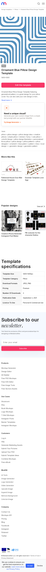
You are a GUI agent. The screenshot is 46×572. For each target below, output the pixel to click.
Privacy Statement (7, 558)
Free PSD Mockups (8, 378)
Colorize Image (7, 499)
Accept (30, 566)
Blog (3, 522)
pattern (31, 144)
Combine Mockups (8, 459)
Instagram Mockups (9, 425)
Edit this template (23, 85)
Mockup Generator (8, 368)
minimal (22, 137)
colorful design (6, 139)
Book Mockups (7, 408)
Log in (3, 438)
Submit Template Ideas (10, 455)
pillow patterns (28, 141)
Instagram (5, 529)
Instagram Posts (7, 419)
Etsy (3, 405)
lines (37, 144)
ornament (13, 144)
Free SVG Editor (7, 382)
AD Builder (5, 375)
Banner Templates (8, 422)
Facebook (5, 526)
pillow (16, 9)
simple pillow (13, 137)
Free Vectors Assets (9, 389)
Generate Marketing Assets (11, 445)
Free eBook (5, 462)
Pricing (4, 519)
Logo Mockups (7, 412)
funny (28, 137)
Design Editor (6, 371)
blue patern (22, 144)
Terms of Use (34, 556)
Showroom (5, 401)
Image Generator (8, 478)
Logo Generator (7, 482)
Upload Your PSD (8, 452)
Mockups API (6, 515)
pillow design (12, 134)
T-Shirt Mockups (7, 415)
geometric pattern (30, 146)
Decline (40, 566)
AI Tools (4, 475)
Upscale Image (7, 489)
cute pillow (36, 137)
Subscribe (23, 348)
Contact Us (5, 512)
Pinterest (4, 532)
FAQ (2, 442)
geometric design (15, 146)
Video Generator (7, 485)
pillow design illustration (23, 139)
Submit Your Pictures (9, 448)
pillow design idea (25, 134)
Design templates (6, 9)
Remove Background (9, 496)
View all (40, 206)
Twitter (4, 536)
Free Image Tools (8, 385)
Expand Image (6, 492)
